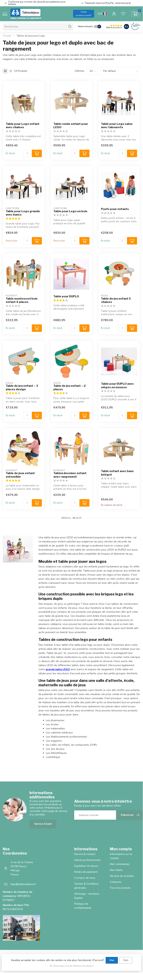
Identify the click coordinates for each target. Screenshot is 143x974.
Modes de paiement (85, 872)
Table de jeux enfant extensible (20, 475)
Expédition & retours (86, 866)
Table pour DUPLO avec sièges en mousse (117, 385)
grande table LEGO (58, 669)
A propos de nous (84, 878)
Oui (112, 960)
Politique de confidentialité (82, 906)
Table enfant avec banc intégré (117, 472)
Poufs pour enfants (115, 209)
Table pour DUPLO (66, 296)
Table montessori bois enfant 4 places (22, 300)
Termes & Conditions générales (86, 886)
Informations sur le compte (121, 856)
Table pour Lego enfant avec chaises (22, 125)
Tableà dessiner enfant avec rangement (69, 475)
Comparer (115, 882)
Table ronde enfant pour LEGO (70, 125)
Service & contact (84, 854)
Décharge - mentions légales (86, 896)
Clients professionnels (87, 860)
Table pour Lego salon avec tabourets (116, 125)
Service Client (43, 824)
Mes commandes (120, 864)
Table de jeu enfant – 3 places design (22, 387)
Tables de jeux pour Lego (31, 35)
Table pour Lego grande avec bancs (23, 213)
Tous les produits (120, 888)
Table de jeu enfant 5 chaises (116, 300)
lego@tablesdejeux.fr (23, 884)
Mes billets (116, 870)
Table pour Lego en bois (70, 211)
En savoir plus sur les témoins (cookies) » (72, 965)
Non (125, 960)
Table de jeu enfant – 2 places (69, 387)
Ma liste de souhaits (122, 876)
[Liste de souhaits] (123, 13)
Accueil (7, 35)
